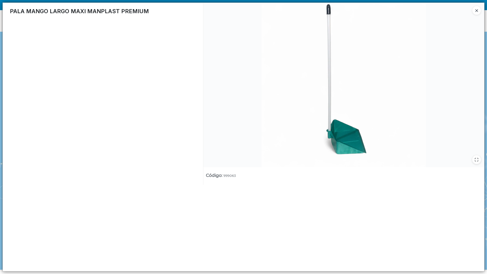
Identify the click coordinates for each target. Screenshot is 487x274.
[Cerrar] (476, 10)
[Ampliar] (476, 159)
